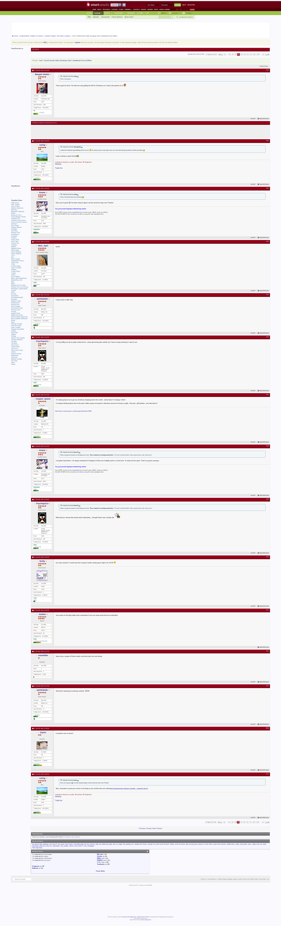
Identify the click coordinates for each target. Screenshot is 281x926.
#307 (267, 394)
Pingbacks (35, 866)
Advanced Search (186, 17)
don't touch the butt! (162, 844)
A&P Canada (15, 204)
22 (241, 54)
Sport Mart (14, 332)
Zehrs (13, 362)
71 (251, 54)
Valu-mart (14, 357)
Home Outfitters (16, 254)
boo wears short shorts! (65, 844)
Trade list (58, 168)
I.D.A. (13, 255)
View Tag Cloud (37, 847)
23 (244, 54)
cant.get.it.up (151, 844)
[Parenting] (187, 10)
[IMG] (99, 858)
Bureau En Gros (16, 215)
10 (43, 379)
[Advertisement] (73, 131)
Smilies (99, 856)
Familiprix (14, 229)
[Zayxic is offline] (42, 745)
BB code (100, 854)
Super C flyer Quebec (18, 338)
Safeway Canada (16, 324)
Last (266, 55)
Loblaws (13, 269)
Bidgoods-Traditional (17, 211)
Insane (42, 192)
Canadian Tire (15, 218)
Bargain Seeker (42, 74)
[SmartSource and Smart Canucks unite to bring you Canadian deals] (20, 190)
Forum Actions (117, 17)
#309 (267, 499)
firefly (42, 561)
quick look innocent (219, 844)
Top (147, 13)
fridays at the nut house (177, 844)
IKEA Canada (15, 259)
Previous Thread (145, 828)
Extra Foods (15, 225)
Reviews (150, 9)
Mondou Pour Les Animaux (19, 287)
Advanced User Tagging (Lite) (129, 917)
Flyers (121, 9)
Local (176, 13)
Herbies (13, 246)
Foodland (14, 236)
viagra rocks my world (259, 844)
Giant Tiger (14, 241)
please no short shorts (205, 844)
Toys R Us (14, 348)
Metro (13, 283)
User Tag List (35, 49)
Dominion (14, 224)
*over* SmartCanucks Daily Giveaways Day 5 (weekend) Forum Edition (65, 60)
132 (43, 107)
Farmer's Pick (15, 232)
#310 (267, 557)
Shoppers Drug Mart (17, 329)
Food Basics (15, 234)
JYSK (13, 264)
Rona (12, 322)
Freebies (128, 9)
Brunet (13, 213)
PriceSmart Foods (17, 308)
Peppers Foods (16, 301)
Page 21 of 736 (212, 54)
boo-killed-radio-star (80, 844)
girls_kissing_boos (192, 844)
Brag (163, 13)
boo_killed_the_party (105, 844)
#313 (267, 685)
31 (248, 54)
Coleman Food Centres (18, 220)
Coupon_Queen (43, 399)
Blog (89, 13)
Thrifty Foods (15, 346)
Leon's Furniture (16, 268)
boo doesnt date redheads (40, 844)
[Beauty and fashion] (181, 10)
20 (236, 54)
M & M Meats (15, 276)
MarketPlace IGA (16, 280)
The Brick (14, 343)
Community (105, 17)
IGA (12, 257)
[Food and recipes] (184, 10)
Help (184, 5)
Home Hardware (16, 252)
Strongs (13, 336)
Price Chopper (15, 306)
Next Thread (157, 828)
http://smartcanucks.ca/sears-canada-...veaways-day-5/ (128, 788)
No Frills (13, 294)
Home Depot (15, 250)
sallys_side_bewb (241, 844)
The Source (15, 345)
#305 (267, 294)
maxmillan (43, 655)
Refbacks (35, 868)
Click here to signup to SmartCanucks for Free (44, 123)
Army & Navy (15, 206)
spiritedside (42, 299)
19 (232, 54)
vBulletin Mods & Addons (143, 917)
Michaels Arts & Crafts (18, 285)
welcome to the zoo (45, 846)
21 (238, 54)
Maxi (12, 282)
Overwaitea (14, 296)
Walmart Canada (16, 359)
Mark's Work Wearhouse (19, 278)
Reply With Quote (264, 118)
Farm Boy (14, 231)
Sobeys (13, 331)
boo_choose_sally (92, 844)
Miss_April (43, 246)
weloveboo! (56, 846)
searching (75, 212)
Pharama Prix (15, 303)
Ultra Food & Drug (17, 350)
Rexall (13, 320)
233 (43, 175)
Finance (143, 9)
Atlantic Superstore (17, 208)
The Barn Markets (17, 339)
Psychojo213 (42, 341)
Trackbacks (101, 864)
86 (43, 226)
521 (258, 54)
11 (229, 54)
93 (43, 636)
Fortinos (13, 238)
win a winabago (89, 846)
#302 (267, 140)
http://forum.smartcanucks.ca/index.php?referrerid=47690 (73, 411)
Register (191, 5)
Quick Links (129, 17)
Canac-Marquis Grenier (18, 217)
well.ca (81, 214)
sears (249, 844)
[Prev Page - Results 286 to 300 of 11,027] (225, 54)
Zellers (13, 364)
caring (42, 145)
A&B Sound (15, 203)
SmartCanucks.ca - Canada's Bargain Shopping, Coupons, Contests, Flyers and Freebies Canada (232, 879)
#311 (267, 610)
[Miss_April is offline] (42, 260)
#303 (267, 188)
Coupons (114, 9)
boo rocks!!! (53, 844)
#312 (267, 651)
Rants (156, 9)
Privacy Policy (262, 879)
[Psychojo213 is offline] (42, 356)
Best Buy (14, 210)
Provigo (13, 311)
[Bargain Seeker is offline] (42, 88)
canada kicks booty (140, 844)
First (221, 55)
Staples (13, 334)
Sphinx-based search (146, 919)
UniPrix (13, 352)
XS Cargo (14, 361)
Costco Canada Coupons (19, 222)
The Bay (14, 341)
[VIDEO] (99, 860)
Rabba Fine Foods (17, 315)
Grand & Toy (15, 243)
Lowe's (13, 275)
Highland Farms (16, 248)
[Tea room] (177, 10)
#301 (267, 70)
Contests (136, 9)
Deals (99, 9)
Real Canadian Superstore (19, 317)
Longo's (13, 273)
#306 (267, 337)
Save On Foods (16, 325)
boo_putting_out (128, 844)
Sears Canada (15, 327)
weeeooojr (35, 846)
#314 (267, 728)
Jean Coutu (14, 262)
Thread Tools (263, 66)
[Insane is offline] (42, 206)
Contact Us (204, 879)
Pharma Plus (15, 304)
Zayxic (43, 732)
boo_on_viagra (117, 844)
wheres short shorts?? (76, 846)
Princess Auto (15, 310)
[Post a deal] (192, 10)
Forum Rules (100, 871)
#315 (267, 774)
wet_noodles (64, 846)
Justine (42, 614)
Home (94, 9)
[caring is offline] (42, 157)
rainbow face (231, 844)
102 (43, 320)
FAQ (89, 17)
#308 (267, 446)
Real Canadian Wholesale (19, 318)
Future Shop (15, 239)
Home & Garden (164, 9)
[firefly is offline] (42, 575)
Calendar (96, 17)
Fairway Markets (16, 227)
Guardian (14, 245)
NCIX (13, 292)
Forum (98, 13)
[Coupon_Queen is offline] (42, 413)
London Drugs (15, 271)
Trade (190, 13)
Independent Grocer (17, 261)
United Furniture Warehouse (16, 354)
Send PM (253, 118)
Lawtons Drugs (16, 266)
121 (254, 54)
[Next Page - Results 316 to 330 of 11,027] (263, 54)
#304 (267, 241)
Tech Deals (106, 9)
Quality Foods (15, 313)
